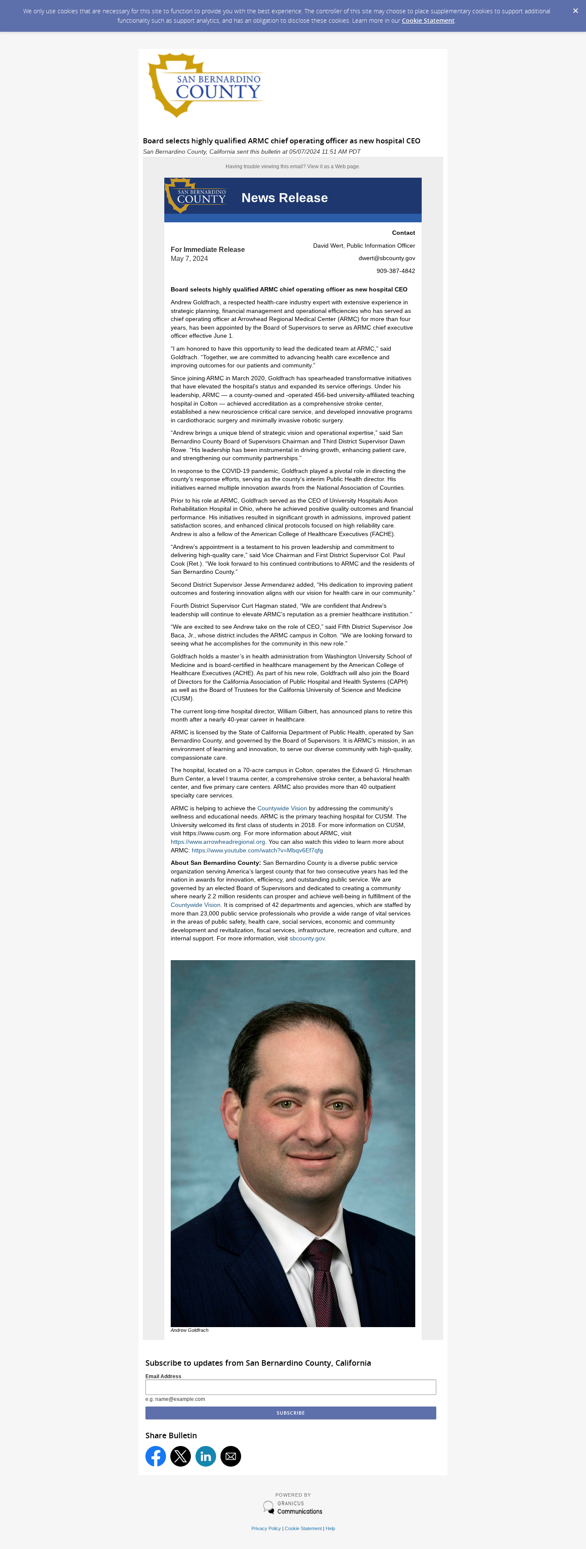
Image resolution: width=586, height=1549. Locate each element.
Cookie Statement (428, 20)
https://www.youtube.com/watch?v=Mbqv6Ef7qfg (257, 850)
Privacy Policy (266, 1528)
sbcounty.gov (307, 938)
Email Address (163, 1376)
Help (330, 1528)
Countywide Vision (282, 808)
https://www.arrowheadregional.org (218, 841)
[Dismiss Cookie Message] (575, 8)
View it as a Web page (333, 167)
